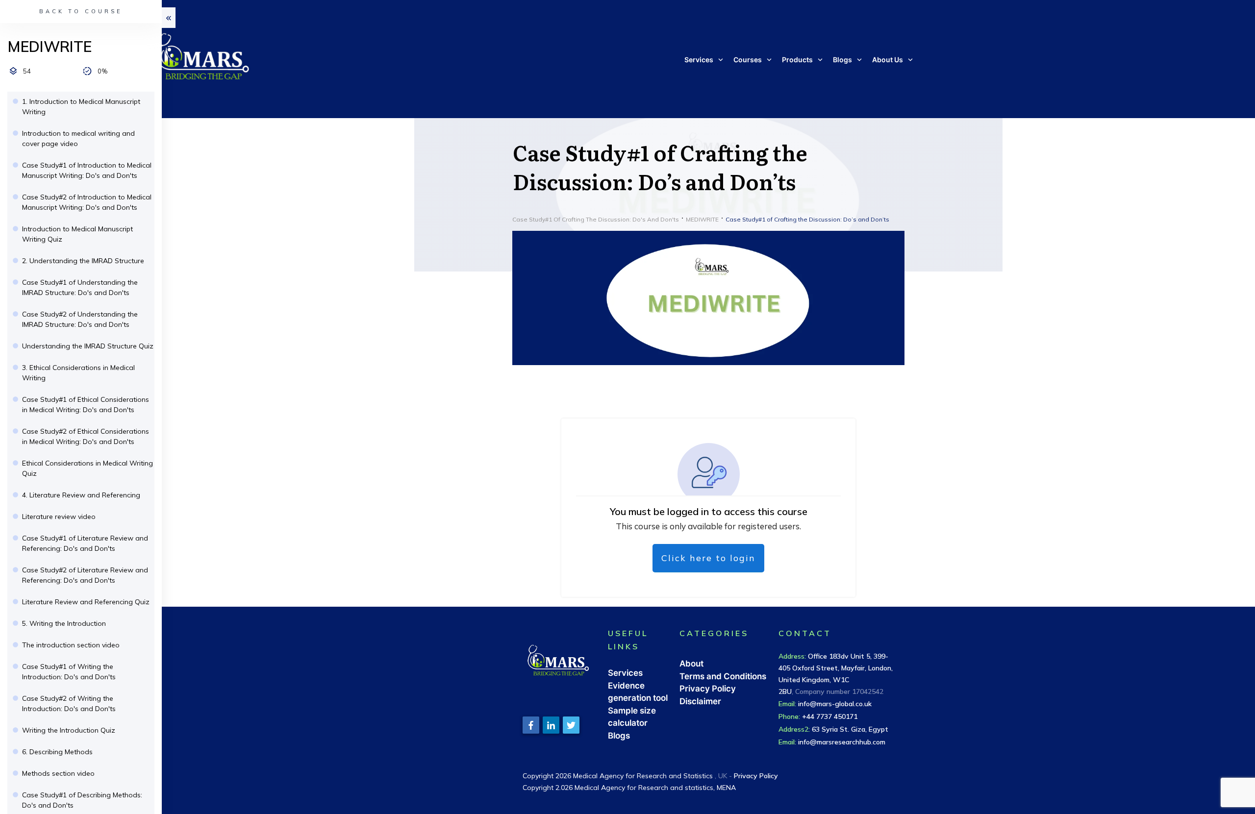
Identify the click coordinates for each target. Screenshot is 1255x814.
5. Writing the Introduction (64, 623)
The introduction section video (71, 645)
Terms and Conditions (722, 676)
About (691, 663)
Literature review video (59, 516)
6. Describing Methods (57, 751)
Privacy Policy (707, 688)
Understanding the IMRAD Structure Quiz (87, 346)
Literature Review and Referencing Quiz (86, 601)
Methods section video (58, 773)
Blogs (619, 735)
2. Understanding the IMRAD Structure (83, 260)
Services (625, 673)
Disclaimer (700, 701)
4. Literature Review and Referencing (81, 495)
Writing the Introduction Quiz (68, 730)
